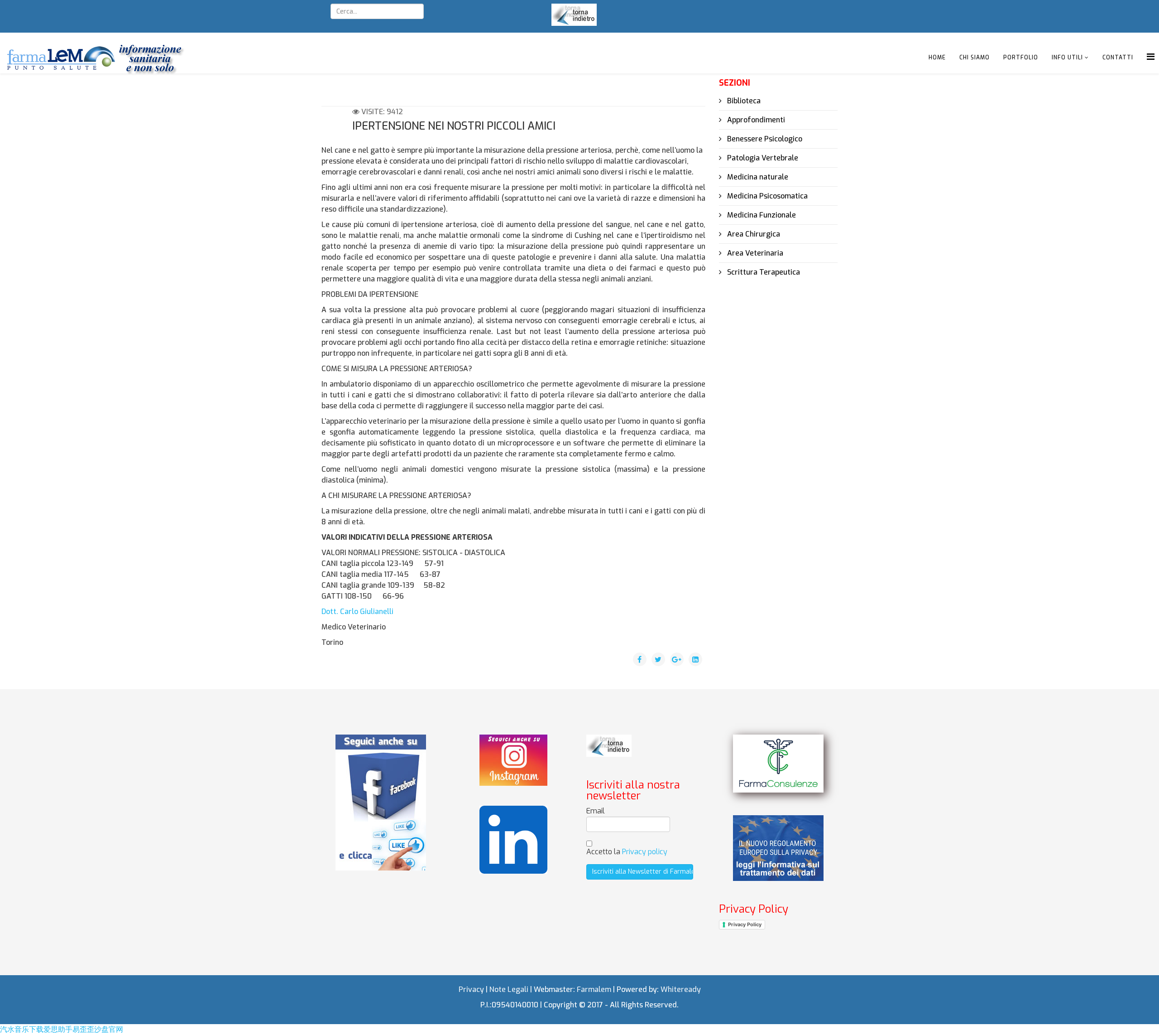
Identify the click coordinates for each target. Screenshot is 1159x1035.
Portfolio (1020, 57)
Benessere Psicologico (763, 139)
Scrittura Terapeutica (762, 272)
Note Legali (508, 989)
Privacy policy (644, 851)
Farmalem (594, 989)
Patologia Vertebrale (761, 158)
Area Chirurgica (752, 234)
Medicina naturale (756, 177)
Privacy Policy (744, 924)
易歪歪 (83, 1029)
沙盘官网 (108, 1029)
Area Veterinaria (754, 253)
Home (937, 57)
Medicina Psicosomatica (766, 196)
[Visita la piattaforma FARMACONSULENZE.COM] (778, 763)
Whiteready (681, 989)
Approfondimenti (755, 120)
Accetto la (626, 851)
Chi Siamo (974, 57)
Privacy (471, 989)
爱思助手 (57, 1029)
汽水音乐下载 (21, 1029)
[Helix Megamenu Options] (1150, 57)
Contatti (1117, 57)
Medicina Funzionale (760, 215)
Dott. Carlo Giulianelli (357, 611)
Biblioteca (743, 101)
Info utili (1067, 57)
